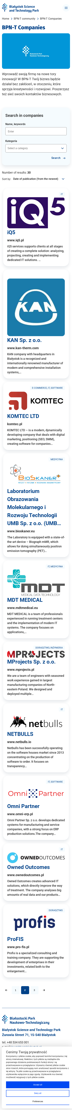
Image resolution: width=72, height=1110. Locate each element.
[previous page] (6, 990)
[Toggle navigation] (66, 8)
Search (56, 158)
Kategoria (11, 141)
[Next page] (44, 990)
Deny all (37, 1093)
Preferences (37, 1101)
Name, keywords (15, 124)
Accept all (37, 1085)
